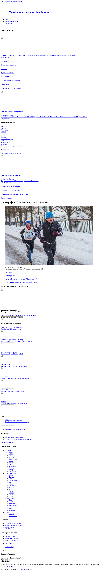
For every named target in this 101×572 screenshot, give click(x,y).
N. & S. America (10, 498)
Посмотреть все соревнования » (11, 146)
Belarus (11, 475)
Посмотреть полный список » (11, 153)
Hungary (11, 482)
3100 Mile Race (10, 529)
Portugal (11, 470)
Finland (11, 454)
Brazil (10, 500)
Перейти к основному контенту (11, 1)
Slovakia (11, 494)
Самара (3, 137)
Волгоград (4, 126)
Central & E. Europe (11, 473)
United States (13, 505)
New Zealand (13, 516)
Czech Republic (14, 480)
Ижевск (3, 128)
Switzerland (12, 471)
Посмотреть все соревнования (15, 429)
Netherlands (12, 466)
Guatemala (12, 503)
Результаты (8, 23)
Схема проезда (10, 275)
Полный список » (7, 198)
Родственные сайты (7, 73)
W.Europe (8, 450)
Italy (10, 464)
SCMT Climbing (10, 527)
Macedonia (12, 486)
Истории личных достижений (11, 88)
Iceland (11, 461)
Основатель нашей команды (10, 80)
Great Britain (13, 459)
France (11, 455)
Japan (10, 509)
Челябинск (4, 142)
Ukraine (11, 496)
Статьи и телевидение (8, 65)
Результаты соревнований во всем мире (18, 439)
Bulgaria (11, 477)
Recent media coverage (12, 538)
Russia (11, 489)
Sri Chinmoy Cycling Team (13, 523)
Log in (7, 550)
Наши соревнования (11, 21)
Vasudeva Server (22, 569)
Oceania (7, 512)
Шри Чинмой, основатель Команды (17, 422)
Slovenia (11, 493)
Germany (11, 457)
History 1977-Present (11, 540)
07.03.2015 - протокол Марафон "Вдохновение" (21, 279)
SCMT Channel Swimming (13, 525)
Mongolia (12, 510)
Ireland (11, 462)
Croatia (11, 478)
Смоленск (4, 140)
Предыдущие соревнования (14, 437)
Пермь (3, 135)
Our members (9, 543)
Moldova (11, 487)
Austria (11, 452)
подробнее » (10, 566)
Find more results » (32, 315)
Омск (2, 133)
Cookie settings (9, 547)
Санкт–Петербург (7, 139)
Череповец (4, 144)
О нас (7, 19)
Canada (11, 501)
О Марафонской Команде (13, 420)
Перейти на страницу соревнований (13, 315)
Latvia (11, 484)
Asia (6, 507)
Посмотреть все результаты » (10, 190)
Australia (11, 514)
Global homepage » (7, 442)
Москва (3, 132)
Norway (11, 468)
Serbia (11, 491)
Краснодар (4, 130)
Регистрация (9, 272)
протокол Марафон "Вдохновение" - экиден (23, 282)
